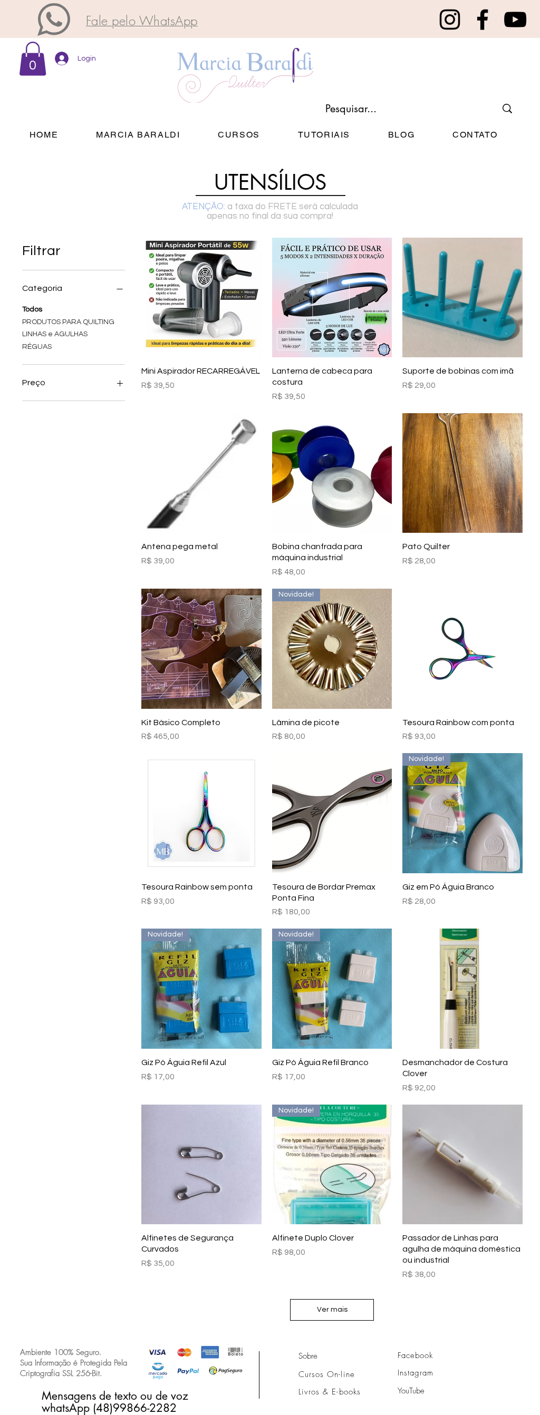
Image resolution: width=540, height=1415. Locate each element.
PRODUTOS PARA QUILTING (68, 322)
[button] (53, 19)
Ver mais (332, 1309)
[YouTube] (515, 19)
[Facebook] (482, 19)
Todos (32, 309)
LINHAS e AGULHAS (55, 334)
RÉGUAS (37, 346)
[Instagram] (450, 19)
